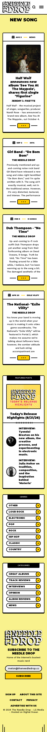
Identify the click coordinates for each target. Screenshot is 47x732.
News (32, 37)
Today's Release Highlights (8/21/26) (23, 415)
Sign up (10, 694)
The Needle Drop (23, 160)
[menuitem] (10, 694)
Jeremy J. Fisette (23, 101)
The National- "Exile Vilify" (23, 306)
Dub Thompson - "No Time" (23, 230)
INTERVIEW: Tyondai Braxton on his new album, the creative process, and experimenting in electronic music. (30, 441)
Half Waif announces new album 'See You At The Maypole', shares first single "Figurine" (23, 87)
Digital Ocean (30, 712)
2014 (32, 143)
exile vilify (33, 295)
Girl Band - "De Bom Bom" (23, 153)
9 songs (32, 219)
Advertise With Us (24, 705)
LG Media (38, 709)
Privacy (31, 700)
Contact (16, 700)
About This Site (31, 694)
